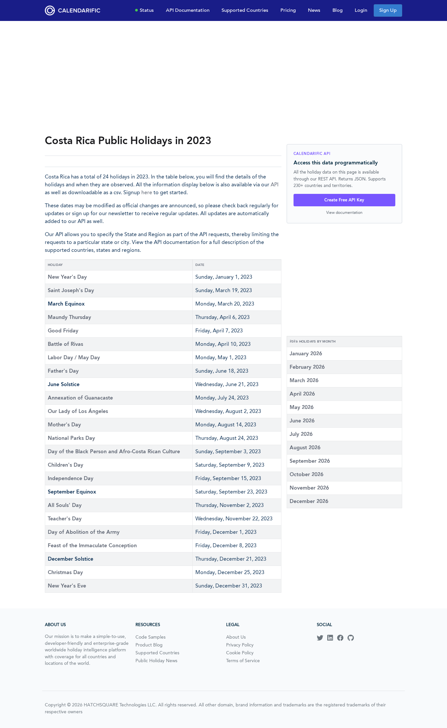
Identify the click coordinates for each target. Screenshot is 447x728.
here (146, 192)
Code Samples (150, 637)
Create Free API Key (344, 199)
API (274, 184)
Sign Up (388, 10)
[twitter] (320, 638)
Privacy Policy (240, 644)
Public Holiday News (156, 660)
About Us (236, 637)
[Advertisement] (223, 77)
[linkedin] (330, 638)
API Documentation (187, 10)
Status (147, 10)
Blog (337, 10)
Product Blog (149, 644)
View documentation (344, 212)
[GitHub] (351, 638)
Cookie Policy (240, 652)
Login (361, 10)
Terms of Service (243, 660)
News (314, 10)
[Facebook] (340, 638)
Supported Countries (245, 10)
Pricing (288, 10)
